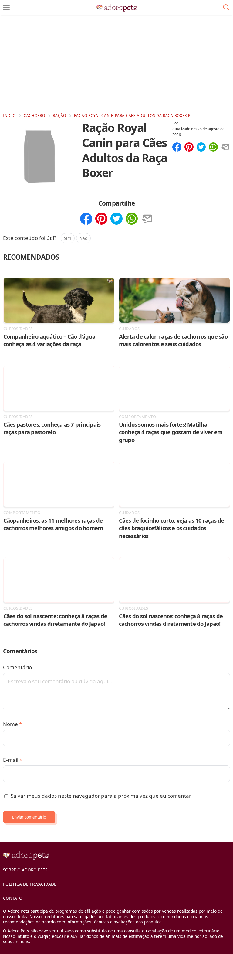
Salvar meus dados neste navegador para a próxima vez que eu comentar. (101, 795)
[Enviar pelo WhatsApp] (213, 147)
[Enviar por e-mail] (225, 147)
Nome (12, 724)
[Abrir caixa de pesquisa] (226, 7)
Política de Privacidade (29, 884)
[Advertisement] (116, 63)
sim (67, 238)
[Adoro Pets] (116, 8)
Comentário (17, 667)
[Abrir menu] (6, 7)
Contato (12, 898)
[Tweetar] (201, 147)
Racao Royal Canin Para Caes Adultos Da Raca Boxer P (132, 115)
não (83, 238)
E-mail (12, 759)
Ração (59, 115)
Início (9, 115)
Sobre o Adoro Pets (25, 870)
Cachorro (34, 115)
